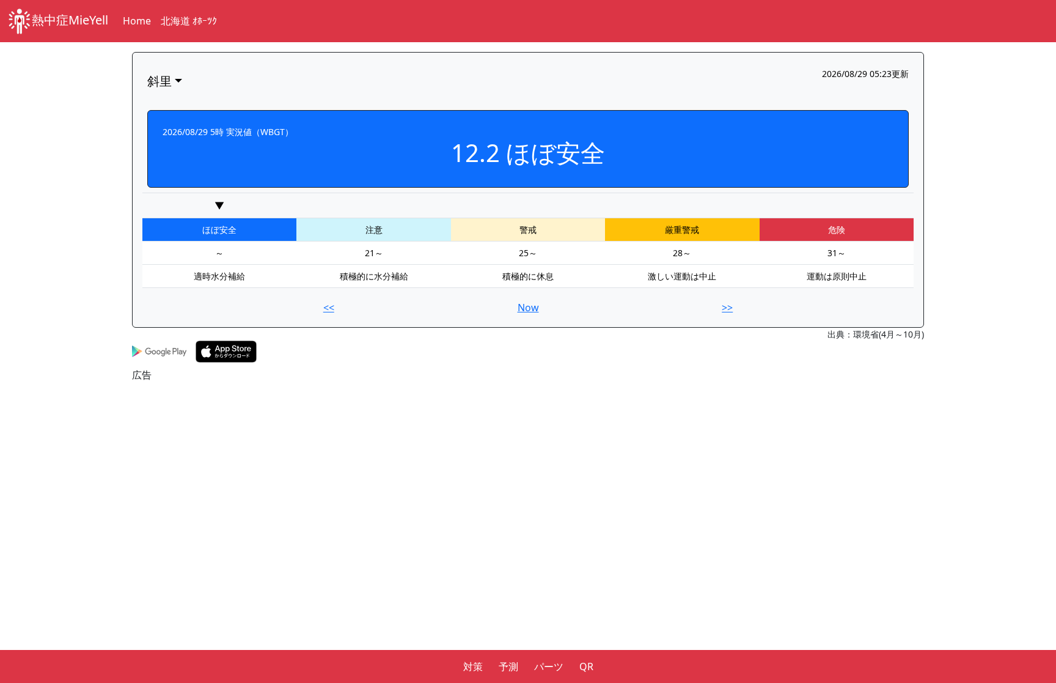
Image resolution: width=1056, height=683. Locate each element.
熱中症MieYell (70, 20)
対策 (473, 666)
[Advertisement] (498, 467)
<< (328, 307)
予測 (508, 666)
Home (137, 21)
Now (528, 307)
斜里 (159, 81)
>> (727, 307)
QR (586, 666)
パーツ (548, 666)
